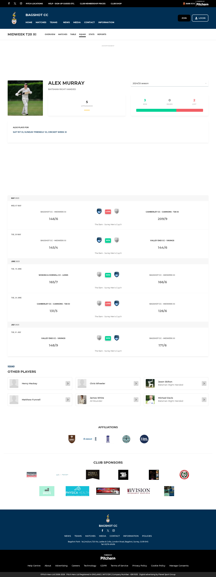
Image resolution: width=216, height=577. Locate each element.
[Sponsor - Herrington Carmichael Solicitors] (31, 475)
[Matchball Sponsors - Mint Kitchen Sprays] (47, 491)
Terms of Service (119, 565)
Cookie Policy (158, 565)
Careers (76, 565)
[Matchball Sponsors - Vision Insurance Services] (138, 491)
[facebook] (9, 3)
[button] (29, 22)
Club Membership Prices (93, 3)
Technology (90, 565)
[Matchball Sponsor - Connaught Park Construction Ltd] (154, 475)
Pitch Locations (34, 3)
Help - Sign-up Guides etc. (61, 3)
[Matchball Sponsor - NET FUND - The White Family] (169, 491)
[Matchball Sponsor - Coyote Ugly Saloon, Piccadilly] (123, 475)
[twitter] (15, 3)
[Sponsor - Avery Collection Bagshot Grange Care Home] (62, 475)
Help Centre (34, 565)
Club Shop (116, 3)
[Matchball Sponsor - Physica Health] (77, 491)
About (48, 565)
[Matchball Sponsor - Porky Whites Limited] (92, 475)
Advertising (61, 565)
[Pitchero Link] (202, 5)
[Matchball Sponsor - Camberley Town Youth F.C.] (184, 475)
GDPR (103, 565)
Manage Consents (179, 565)
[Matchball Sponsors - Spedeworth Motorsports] (108, 491)
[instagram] (21, 3)
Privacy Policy (139, 565)
